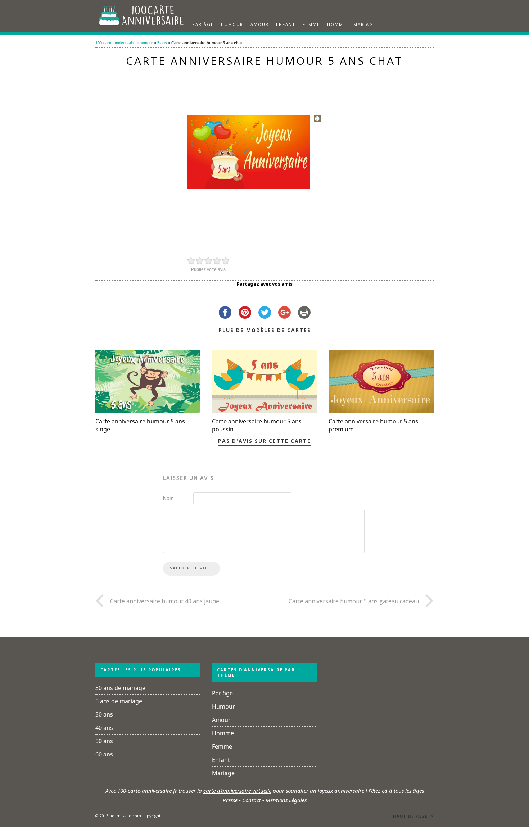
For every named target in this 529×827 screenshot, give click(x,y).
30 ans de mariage (120, 688)
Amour (259, 24)
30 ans (104, 714)
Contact (251, 800)
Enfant (285, 24)
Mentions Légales (286, 800)
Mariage (364, 24)
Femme (311, 24)
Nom (168, 498)
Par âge (203, 24)
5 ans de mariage (118, 701)
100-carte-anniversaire (115, 43)
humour (146, 43)
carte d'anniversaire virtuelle (237, 790)
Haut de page (411, 816)
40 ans (104, 728)
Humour (232, 24)
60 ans (104, 754)
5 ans (162, 43)
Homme (336, 24)
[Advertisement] (264, 87)
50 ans (104, 741)
